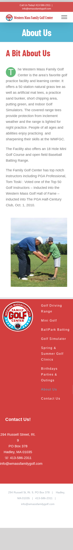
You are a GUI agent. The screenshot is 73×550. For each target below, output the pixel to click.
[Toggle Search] (54, 17)
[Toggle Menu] (64, 17)
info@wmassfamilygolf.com (36, 8)
